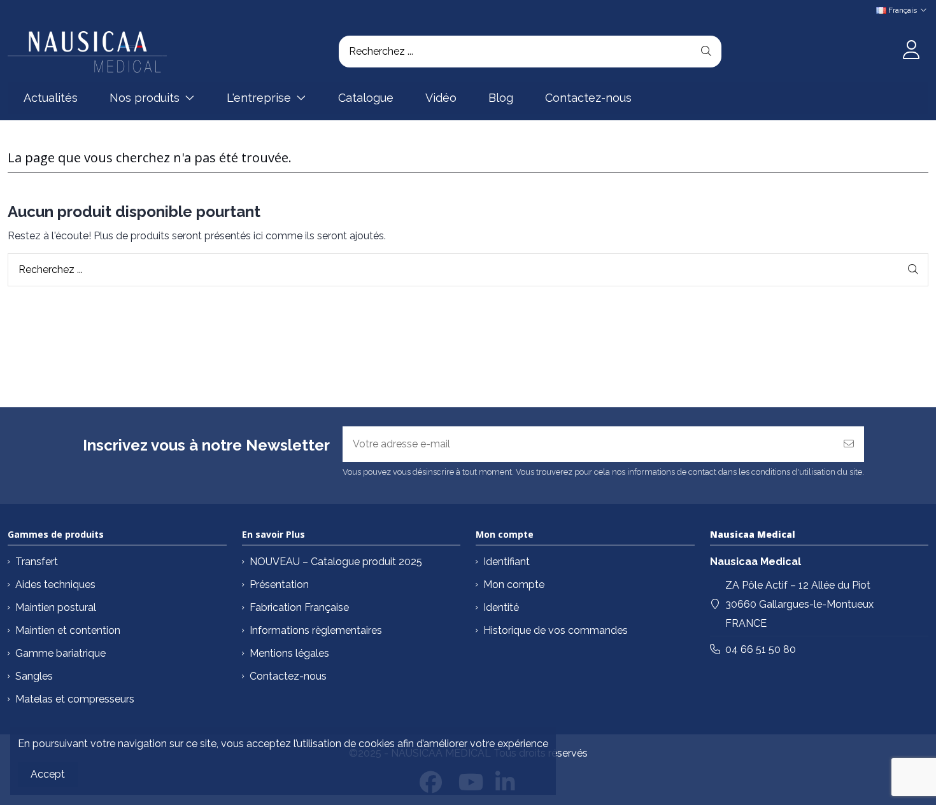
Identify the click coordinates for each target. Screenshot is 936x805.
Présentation (279, 584)
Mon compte (513, 584)
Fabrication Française (299, 607)
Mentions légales (289, 653)
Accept (48, 774)
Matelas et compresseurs (74, 699)
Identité (501, 607)
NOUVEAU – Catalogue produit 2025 (336, 562)
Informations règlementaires (316, 630)
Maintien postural (55, 607)
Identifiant (506, 562)
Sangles (34, 676)
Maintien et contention (67, 630)
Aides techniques (55, 584)
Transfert (36, 562)
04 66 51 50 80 (760, 649)
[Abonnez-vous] (848, 444)
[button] (152, 98)
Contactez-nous (288, 676)
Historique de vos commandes (555, 630)
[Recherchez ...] (706, 51)
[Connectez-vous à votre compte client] (910, 51)
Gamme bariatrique (60, 653)
